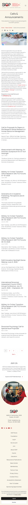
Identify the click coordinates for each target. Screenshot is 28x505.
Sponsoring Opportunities (14, 487)
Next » (14, 354)
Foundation (14, 436)
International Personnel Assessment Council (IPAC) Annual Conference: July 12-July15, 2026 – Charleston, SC (12, 285)
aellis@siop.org (7, 95)
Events (14, 453)
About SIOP (14, 450)
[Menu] (25, 5)
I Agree (14, 498)
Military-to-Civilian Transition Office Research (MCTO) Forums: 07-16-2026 (13, 174)
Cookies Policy (14, 477)
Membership (14, 466)
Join (14, 446)
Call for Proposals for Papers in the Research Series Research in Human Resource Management (13, 129)
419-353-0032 (16, 422)
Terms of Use (14, 470)
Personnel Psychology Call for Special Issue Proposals (12, 327)
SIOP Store (14, 433)
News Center (14, 463)
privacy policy (18, 494)
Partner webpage (9, 90)
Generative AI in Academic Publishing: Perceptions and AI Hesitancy (12, 196)
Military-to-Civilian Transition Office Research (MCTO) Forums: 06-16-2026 (13, 240)
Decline (14, 502)
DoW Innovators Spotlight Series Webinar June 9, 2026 (13, 261)
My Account (14, 443)
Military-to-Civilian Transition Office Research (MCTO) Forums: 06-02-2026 (13, 306)
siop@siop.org (11, 106)
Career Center (21, 85)
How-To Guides (14, 483)
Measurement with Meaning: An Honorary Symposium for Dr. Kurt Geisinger (13, 151)
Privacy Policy (14, 473)
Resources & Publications (14, 460)
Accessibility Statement (14, 480)
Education (14, 456)
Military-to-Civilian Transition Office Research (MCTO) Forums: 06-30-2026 (13, 218)
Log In (14, 439)
